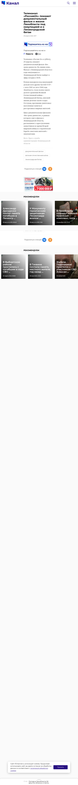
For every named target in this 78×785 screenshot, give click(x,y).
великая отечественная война (36, 155)
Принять (60, 767)
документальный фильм (34, 151)
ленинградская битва (33, 159)
